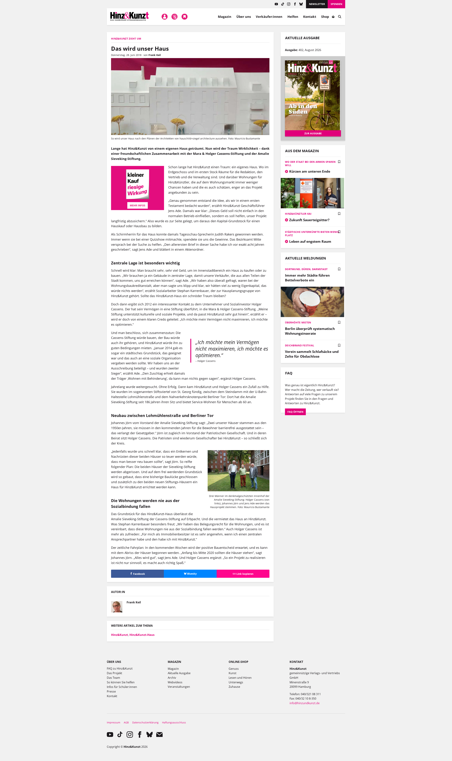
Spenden (336, 4)
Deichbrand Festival (299, 345)
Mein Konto (164, 16)
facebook (295, 4)
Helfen (292, 16)
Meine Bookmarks (184, 16)
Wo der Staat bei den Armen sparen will (310, 163)
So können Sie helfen (121, 682)
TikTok (282, 4)
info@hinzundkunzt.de (305, 703)
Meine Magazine (174, 16)
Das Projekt (114, 673)
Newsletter (317, 4)
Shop (325, 16)
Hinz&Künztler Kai (298, 213)
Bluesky (301, 4)
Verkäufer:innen (269, 16)
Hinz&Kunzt (119, 635)
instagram (289, 4)
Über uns (243, 16)
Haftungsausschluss (174, 722)
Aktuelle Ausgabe (179, 673)
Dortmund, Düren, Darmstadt (306, 269)
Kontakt (309, 16)
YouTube (276, 4)
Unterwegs (236, 682)
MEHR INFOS (137, 205)
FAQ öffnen (295, 411)
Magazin (224, 16)
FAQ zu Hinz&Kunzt (120, 668)
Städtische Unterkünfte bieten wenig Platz (312, 233)
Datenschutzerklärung (145, 722)
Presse (111, 691)
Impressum (113, 722)
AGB (126, 722)
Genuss (234, 669)
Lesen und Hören (240, 678)
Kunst (232, 673)
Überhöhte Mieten (298, 322)
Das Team (113, 678)
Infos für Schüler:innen (122, 687)
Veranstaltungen (179, 687)
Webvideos (175, 682)
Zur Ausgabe (313, 133)
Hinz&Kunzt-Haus (141, 635)
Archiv (172, 678)
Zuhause (234, 687)
